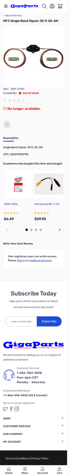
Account (42, 473)
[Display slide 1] (26, 229)
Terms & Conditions (17, 458)
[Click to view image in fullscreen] (33, 56)
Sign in (21, 260)
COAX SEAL (11, 204)
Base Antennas (12, 15)
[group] (14, 100)
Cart (59, 473)
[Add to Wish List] (7, 124)
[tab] (10, 139)
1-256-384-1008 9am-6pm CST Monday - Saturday (31, 377)
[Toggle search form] (44, 6)
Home (8, 473)
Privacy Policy (40, 458)
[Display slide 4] (40, 229)
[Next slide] (59, 230)
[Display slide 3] (36, 229)
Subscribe (49, 321)
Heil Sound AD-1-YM (46, 204)
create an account (40, 260)
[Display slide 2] (31, 229)
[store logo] (25, 6)
